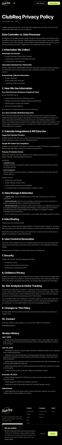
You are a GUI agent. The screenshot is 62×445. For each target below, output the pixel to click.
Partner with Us (43, 411)
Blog (28, 420)
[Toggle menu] (14, 3)
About (28, 417)
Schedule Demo (54, 3)
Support (41, 417)
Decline (42, 434)
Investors (41, 414)
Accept (52, 434)
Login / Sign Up (40, 3)
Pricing (28, 414)
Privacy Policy (9, 439)
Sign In (53, 411)
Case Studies (30, 411)
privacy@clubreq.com (8, 325)
